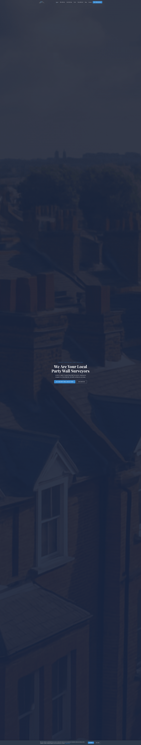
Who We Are (62, 2)
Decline (97, 742)
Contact (90, 2)
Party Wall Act (80, 2)
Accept (91, 742)
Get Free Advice (97, 2)
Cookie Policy (67, 743)
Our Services (81, 381)
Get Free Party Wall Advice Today (64, 381)
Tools (75, 2)
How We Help (69, 2)
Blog (86, 2)
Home (57, 2)
